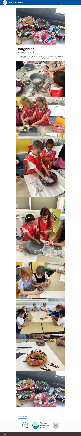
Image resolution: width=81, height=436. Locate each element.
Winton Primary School (15, 3)
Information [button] (49, 2)
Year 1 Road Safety (22, 418)
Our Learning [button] (59, 2)
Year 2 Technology (22, 416)
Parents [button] (68, 2)
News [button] (76, 2)
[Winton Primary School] (5, 2)
